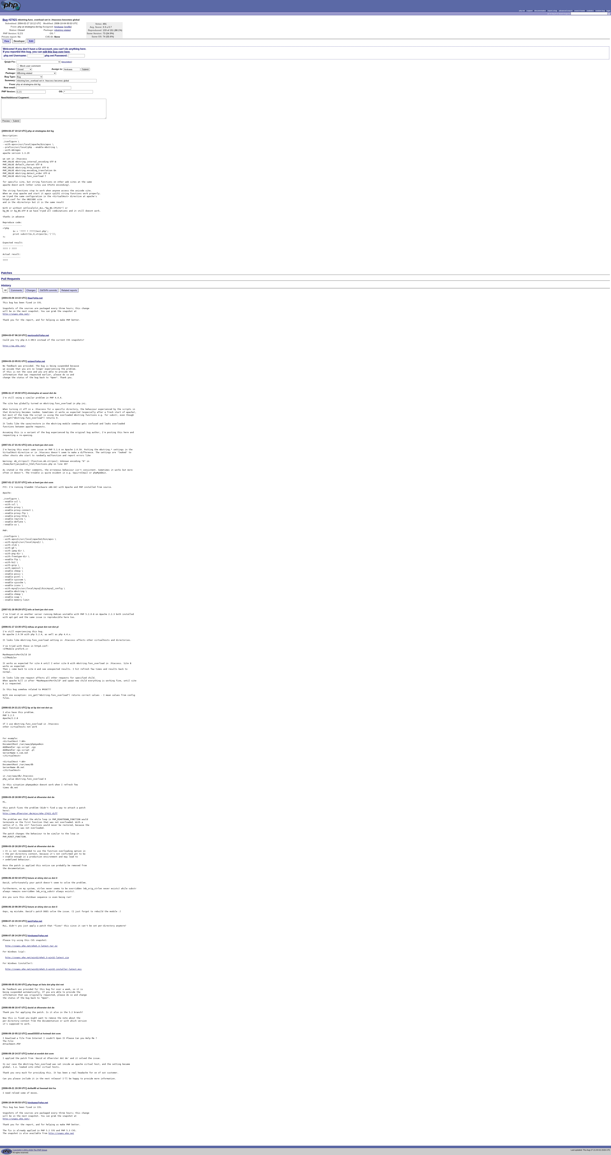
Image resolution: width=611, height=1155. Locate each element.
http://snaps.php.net (61, 1133)
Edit (31, 41)
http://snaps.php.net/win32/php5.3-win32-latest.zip (37, 957)
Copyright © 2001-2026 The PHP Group (30, 1150)
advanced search (565, 11)
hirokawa (58, 26)
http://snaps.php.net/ (16, 314)
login (608, 11)
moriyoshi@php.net (38, 335)
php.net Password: (56, 55)
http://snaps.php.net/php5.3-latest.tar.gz (31, 946)
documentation (540, 11)
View (6, 41)
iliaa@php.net (35, 298)
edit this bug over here (56, 51)
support (530, 11)
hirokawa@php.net (38, 935)
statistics (590, 11)
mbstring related (62, 30)
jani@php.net (35, 921)
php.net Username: (15, 55)
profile (68, 26)
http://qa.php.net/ (14, 346)
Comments (16, 290)
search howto (579, 11)
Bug (5, 19)
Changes (30, 290)
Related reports (69, 290)
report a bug (552, 11)
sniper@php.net (36, 361)
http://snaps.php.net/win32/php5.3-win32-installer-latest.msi (43, 969)
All (5, 290)
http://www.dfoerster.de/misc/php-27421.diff (30, 813)
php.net (522, 11)
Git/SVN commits (48, 290)
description (66, 62)
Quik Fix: (10, 61)
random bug (600, 11)
